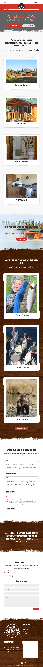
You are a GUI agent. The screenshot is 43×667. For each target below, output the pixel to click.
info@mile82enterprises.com (12, 572)
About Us (26, 629)
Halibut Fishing (21, 367)
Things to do (27, 633)
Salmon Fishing (21, 315)
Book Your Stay (14, 25)
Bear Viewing (21, 419)
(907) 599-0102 (8, 2)
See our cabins (28, 25)
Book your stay (21, 428)
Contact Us (26, 635)
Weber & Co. (33, 665)
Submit (36, 609)
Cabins (25, 631)
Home (25, 628)
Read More (21, 239)
